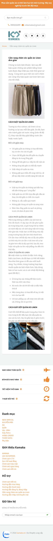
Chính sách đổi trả (9, 469)
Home (4, 46)
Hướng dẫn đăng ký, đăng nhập (14, 489)
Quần (4, 428)
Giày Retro (6, 433)
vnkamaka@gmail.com (35, 25)
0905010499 (15, 25)
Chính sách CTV (8, 459)
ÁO (3, 425)
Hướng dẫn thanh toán (11, 487)
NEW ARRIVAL (8, 420)
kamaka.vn (21, 533)
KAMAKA (5, 453)
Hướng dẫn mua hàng (11, 484)
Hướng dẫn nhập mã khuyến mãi (15, 495)
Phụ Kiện (5, 441)
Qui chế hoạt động (9, 461)
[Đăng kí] (47, 514)
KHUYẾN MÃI (7, 422)
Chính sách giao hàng (10, 466)
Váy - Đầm (6, 430)
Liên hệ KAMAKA (8, 456)
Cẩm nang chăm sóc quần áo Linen (15, 492)
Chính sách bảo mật (10, 464)
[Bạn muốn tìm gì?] (45, 17)
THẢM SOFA (7, 438)
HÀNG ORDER (8, 435)
